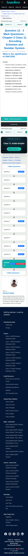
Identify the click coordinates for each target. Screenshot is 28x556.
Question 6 (7, 213)
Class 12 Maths (10, 413)
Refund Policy (14, 543)
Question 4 (7, 196)
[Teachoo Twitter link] (14, 534)
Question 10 (14, 246)
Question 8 (7, 229)
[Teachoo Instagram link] (10, 534)
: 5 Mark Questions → (14, 119)
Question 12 (14, 264)
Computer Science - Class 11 (8, 11)
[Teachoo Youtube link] (18, 534)
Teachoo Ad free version (12, 384)
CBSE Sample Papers (11, 525)
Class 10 (18, 7)
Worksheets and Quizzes (12, 387)
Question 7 (14, 221)
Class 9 (25, 7)
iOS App (8, 328)
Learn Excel (9, 500)
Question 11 (14, 254)
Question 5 (7, 204)
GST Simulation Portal (11, 393)
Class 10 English (10, 407)
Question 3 (14, 188)
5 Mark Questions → (14, 273)
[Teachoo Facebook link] (5, 534)
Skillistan (8, 390)
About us (10, 539)
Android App (9, 325)
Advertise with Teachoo (14, 545)
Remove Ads (14, 124)
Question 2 (7, 180)
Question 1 (14, 171)
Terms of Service (9, 541)
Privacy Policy (19, 541)
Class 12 (4, 7)
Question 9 (7, 238)
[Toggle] (2, 2)
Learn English (9, 497)
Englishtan (8, 517)
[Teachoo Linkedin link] (22, 534)
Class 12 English (10, 416)
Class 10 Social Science (12, 410)
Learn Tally (8, 503)
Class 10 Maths (10, 401)
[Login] (24, 2)
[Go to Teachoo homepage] (13, 2)
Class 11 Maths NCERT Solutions (15, 451)
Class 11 (11, 7)
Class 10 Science (10, 404)
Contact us (17, 539)
